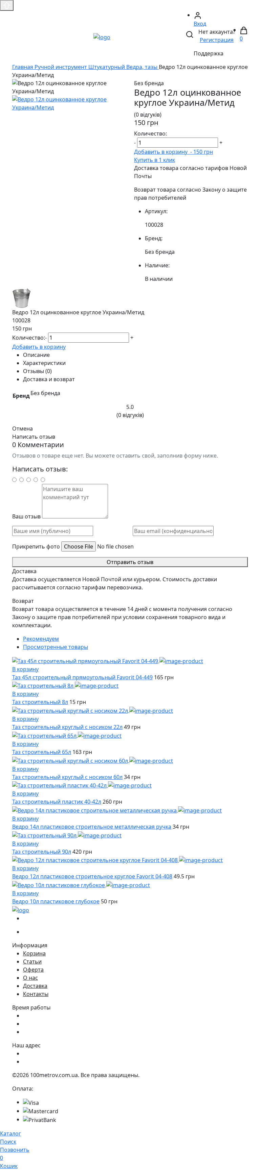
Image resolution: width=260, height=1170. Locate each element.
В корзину (25, 669)
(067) (42, 918)
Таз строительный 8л (40, 702)
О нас (30, 977)
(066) (42, 931)
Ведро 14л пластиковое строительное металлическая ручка (91, 826)
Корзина (34, 953)
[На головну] (101, 36)
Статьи (32, 961)
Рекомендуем (41, 638)
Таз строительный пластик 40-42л (56, 801)
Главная (23, 67)
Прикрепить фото (36, 546)
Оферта (33, 969)
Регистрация (217, 40)
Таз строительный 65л (41, 752)
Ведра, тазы (142, 67)
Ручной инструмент (61, 67)
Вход (200, 23)
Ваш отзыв (26, 516)
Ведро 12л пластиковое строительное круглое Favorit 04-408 (92, 876)
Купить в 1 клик (154, 160)
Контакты (35, 994)
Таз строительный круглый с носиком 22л (67, 727)
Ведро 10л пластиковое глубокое (56, 901)
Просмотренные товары (55, 647)
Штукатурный (107, 67)
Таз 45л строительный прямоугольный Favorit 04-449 (82, 677)
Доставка (35, 986)
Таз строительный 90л (41, 851)
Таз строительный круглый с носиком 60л (67, 777)
